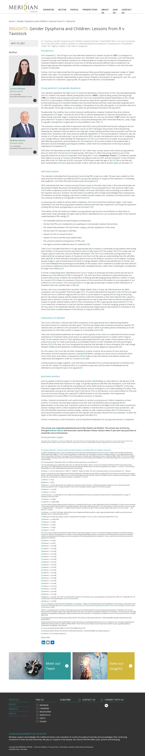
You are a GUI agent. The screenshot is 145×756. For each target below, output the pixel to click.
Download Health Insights (52, 437)
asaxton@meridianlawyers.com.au (21, 148)
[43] (120, 347)
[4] (100, 95)
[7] (133, 103)
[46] (72, 365)
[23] (79, 185)
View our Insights (116, 666)
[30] (92, 253)
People (74, 9)
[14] (94, 141)
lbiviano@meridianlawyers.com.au (21, 97)
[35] (122, 292)
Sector (62, 9)
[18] (128, 158)
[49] (47, 383)
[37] (127, 302)
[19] (113, 160)
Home (12, 21)
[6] (72, 100)
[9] (119, 108)
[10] (55, 114)
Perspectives (89, 9)
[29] (100, 251)
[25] (87, 198)
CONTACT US (88, 699)
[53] (95, 415)
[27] (67, 216)
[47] (80, 368)
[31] (121, 261)
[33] (53, 280)
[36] (111, 294)
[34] (77, 285)
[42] (49, 344)
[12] (98, 134)
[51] (78, 393)
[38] (102, 309)
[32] (62, 268)
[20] (59, 163)
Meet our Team (53, 666)
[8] (56, 108)
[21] (131, 163)
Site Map (24, 749)
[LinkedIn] (106, 705)
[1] (54, 55)
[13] (88, 139)
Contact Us (127, 11)
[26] (91, 207)
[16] (69, 153)
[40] (101, 330)
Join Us (12, 713)
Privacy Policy (53, 747)
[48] (94, 381)
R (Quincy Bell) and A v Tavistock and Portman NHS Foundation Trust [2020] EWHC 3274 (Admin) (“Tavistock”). (77, 450)
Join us (115, 11)
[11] (101, 122)
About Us (105, 11)
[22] (96, 181)
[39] (132, 325)
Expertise (48, 9)
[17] (119, 155)
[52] (118, 410)
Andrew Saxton (56, 430)
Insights (13, 708)
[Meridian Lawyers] (24, 7)
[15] (64, 146)
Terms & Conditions (40, 747)
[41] (65, 339)
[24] (42, 190)
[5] (74, 98)
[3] (57, 88)
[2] (79, 74)
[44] (85, 353)
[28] (88, 244)
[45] (81, 356)
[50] (121, 386)
